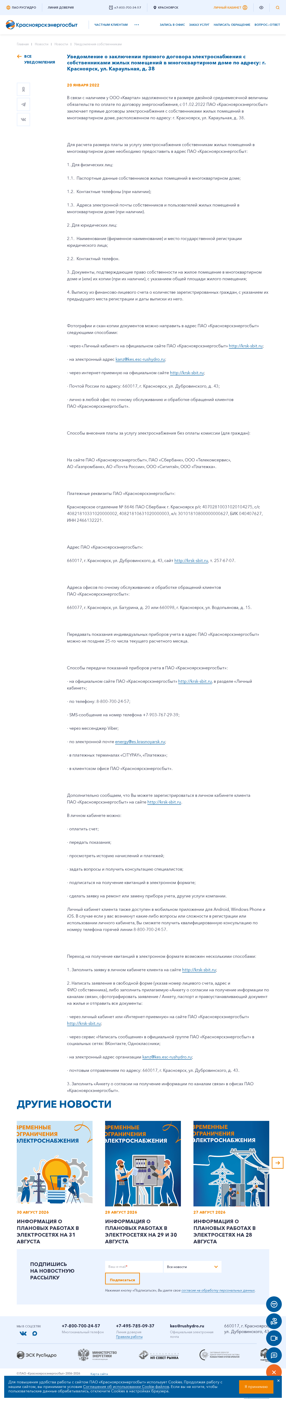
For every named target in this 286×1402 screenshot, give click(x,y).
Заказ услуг (199, 25)
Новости (41, 44)
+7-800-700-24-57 (81, 1325)
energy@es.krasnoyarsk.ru (140, 741)
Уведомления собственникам (98, 44)
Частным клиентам (111, 25)
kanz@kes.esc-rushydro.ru (140, 359)
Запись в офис (172, 25)
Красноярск (168, 7)
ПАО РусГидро (24, 7)
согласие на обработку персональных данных (218, 1290)
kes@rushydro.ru (187, 1325)
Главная (23, 44)
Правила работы (129, 1336)
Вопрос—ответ (267, 25)
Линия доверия (61, 7)
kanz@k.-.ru (167, 1056)
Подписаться (122, 1280)
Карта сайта (99, 1374)
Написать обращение (232, 25)
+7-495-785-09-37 (135, 1325)
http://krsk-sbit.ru (246, 345)
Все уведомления (39, 59)
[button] (277, 1163)
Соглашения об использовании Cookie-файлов (126, 1386)
